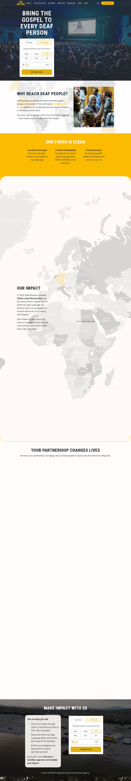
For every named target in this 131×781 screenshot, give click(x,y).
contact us (85, 773)
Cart (98, 3)
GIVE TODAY (107, 3)
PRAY (86, 3)
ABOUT (28, 3)
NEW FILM (61, 3)
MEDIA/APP (71, 3)
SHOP (80, 3)
